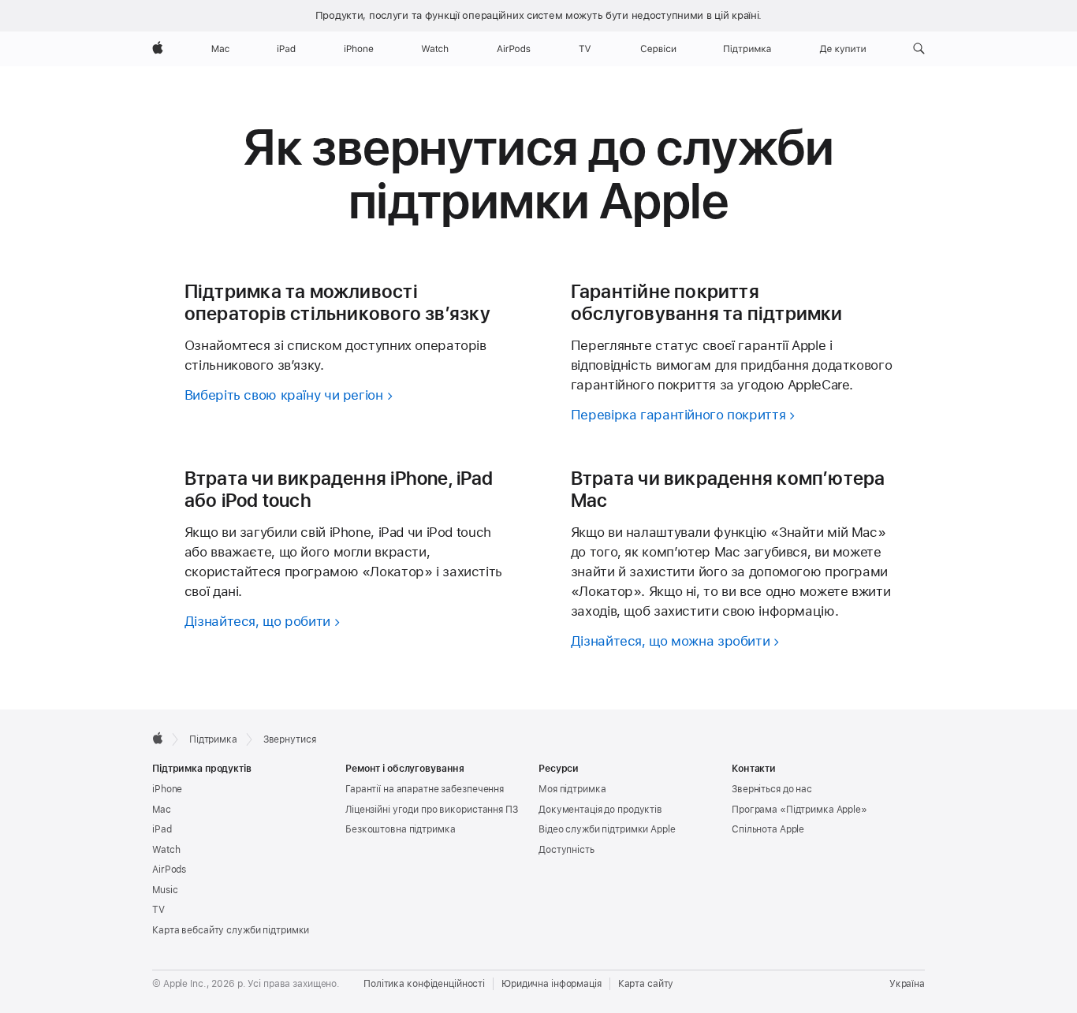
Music (164, 890)
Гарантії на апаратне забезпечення (424, 789)
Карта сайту (646, 983)
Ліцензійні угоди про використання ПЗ (431, 809)
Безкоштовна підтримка (400, 829)
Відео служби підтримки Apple (607, 829)
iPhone (167, 789)
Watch (166, 849)
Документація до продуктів (600, 809)
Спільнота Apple (768, 829)
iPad (162, 829)
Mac (161, 809)
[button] (919, 49)
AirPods (169, 869)
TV (158, 909)
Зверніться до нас (772, 789)
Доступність (566, 849)
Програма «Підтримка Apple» (799, 809)
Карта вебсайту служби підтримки (230, 930)
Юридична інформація (551, 983)
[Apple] (157, 738)
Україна (907, 983)
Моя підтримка (572, 789)
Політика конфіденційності (424, 983)
